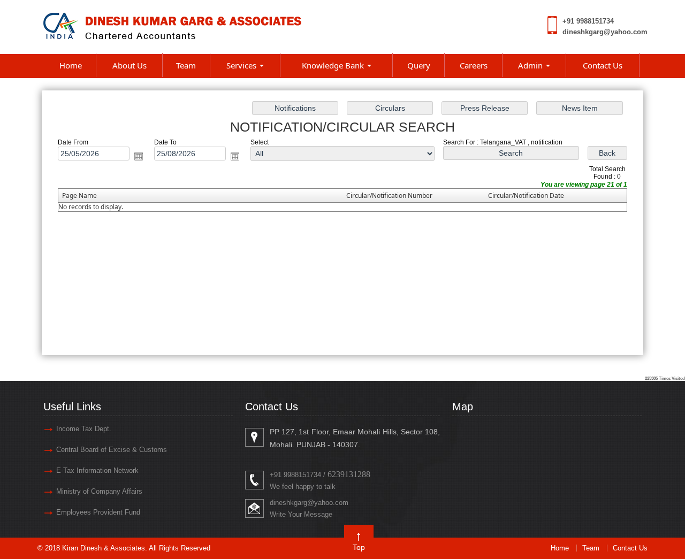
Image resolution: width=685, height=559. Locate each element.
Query (418, 65)
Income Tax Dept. (83, 429)
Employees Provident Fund (98, 512)
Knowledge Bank (334, 65)
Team (186, 65)
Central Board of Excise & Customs (111, 450)
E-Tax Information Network (97, 470)
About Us (129, 65)
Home (70, 65)
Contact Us (602, 65)
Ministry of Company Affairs (99, 491)
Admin (531, 65)
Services (242, 65)
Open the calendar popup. (138, 156)
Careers (474, 65)
